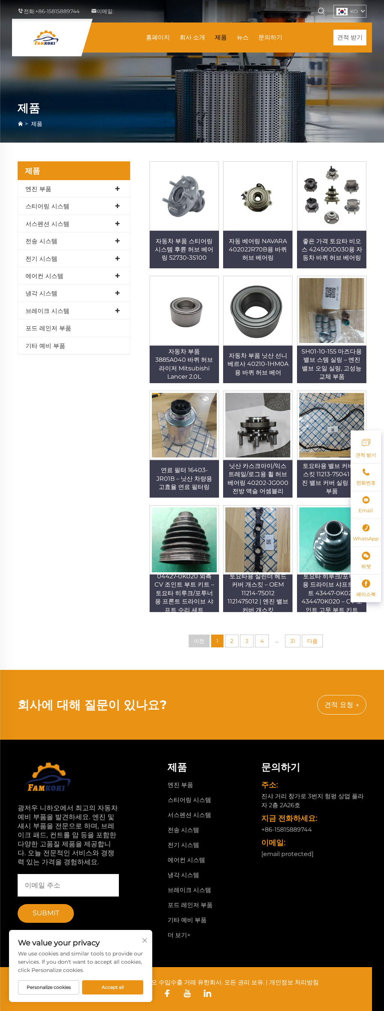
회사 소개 (192, 37)
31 (292, 641)
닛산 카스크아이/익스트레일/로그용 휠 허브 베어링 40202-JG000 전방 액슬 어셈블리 (258, 478)
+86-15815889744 (57, 11)
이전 (199, 641)
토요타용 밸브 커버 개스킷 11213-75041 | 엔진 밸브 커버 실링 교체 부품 (332, 478)
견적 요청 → (341, 705)
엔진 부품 (38, 189)
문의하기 (270, 37)
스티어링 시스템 (47, 206)
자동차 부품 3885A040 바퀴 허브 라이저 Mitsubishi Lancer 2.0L (184, 364)
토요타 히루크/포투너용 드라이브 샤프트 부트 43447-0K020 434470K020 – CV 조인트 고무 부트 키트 (332, 593)
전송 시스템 (41, 241)
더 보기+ (179, 935)
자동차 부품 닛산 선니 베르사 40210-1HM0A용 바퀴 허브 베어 (258, 364)
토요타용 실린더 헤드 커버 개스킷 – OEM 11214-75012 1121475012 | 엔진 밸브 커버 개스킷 (258, 593)
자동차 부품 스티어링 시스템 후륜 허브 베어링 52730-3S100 (184, 250)
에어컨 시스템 (44, 276)
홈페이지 (158, 37)
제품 (221, 37)
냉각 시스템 (41, 293)
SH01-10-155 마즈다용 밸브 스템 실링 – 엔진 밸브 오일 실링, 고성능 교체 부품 (332, 364)
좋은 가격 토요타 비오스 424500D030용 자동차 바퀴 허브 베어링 (332, 250)
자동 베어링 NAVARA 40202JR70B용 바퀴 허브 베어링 (258, 250)
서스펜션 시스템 (47, 223)
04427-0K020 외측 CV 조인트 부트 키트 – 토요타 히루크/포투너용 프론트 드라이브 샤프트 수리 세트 (184, 593)
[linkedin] (207, 993)
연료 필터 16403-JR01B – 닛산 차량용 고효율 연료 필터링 (184, 478)
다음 (312, 641)
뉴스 (243, 37)
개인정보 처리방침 (294, 982)
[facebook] (167, 993)
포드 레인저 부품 (48, 328)
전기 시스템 (41, 258)
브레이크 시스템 (47, 310)
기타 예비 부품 (45, 345)
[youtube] (187, 993)
